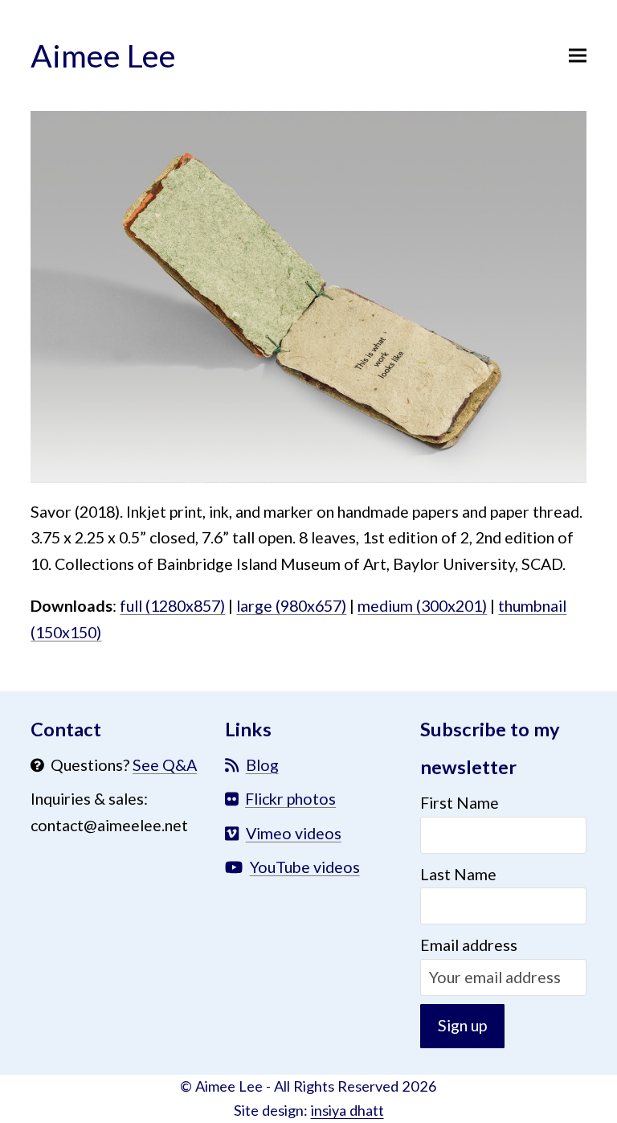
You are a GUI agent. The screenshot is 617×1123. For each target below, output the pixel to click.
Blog (262, 765)
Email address (468, 945)
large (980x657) (291, 605)
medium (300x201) (422, 605)
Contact (66, 729)
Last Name (458, 874)
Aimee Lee (103, 55)
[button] (577, 55)
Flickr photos (290, 798)
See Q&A (165, 765)
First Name (459, 802)
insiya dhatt (347, 1110)
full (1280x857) (172, 605)
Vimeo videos (293, 833)
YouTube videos (305, 867)
